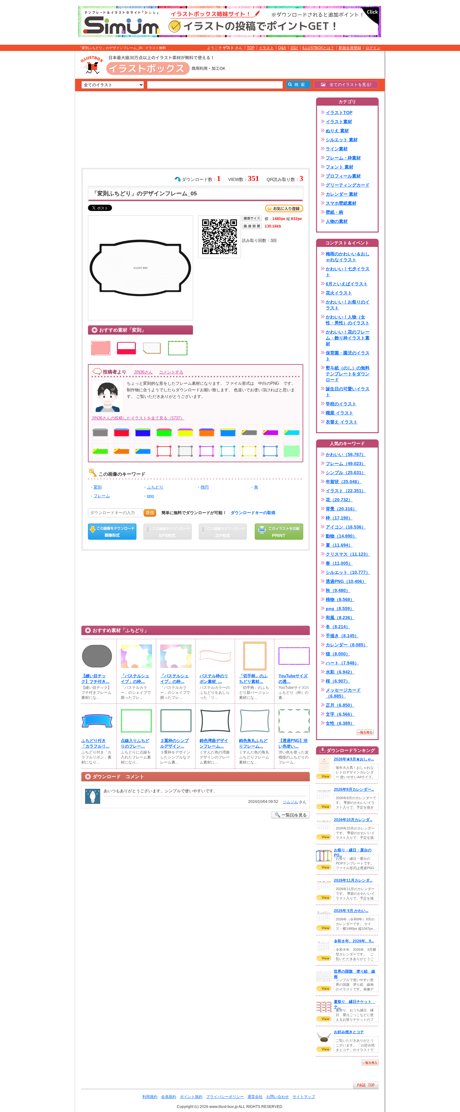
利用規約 (149, 1096)
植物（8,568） (340, 599)
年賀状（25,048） (343, 481)
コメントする (171, 372)
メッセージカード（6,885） (343, 693)
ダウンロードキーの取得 (253, 512)
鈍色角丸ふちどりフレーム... (253, 743)
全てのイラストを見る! (348, 84)
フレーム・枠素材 (343, 157)
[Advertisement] (45, 148)
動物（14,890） (341, 535)
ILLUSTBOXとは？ (318, 48)
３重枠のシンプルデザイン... (174, 743)
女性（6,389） (340, 723)
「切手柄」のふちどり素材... (253, 679)
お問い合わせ (277, 1096)
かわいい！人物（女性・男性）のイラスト (348, 319)
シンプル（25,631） (346, 472)
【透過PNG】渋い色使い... (293, 743)
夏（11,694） (339, 545)
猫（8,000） (338, 653)
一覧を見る (365, 732)
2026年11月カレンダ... (353, 880)
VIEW (324, 776)
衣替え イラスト (342, 421)
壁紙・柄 (334, 212)
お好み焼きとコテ (349, 1032)
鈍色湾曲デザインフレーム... (214, 743)
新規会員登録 (350, 48)
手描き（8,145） (342, 635)
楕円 (205, 487)
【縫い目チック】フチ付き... (95, 679)
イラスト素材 (339, 121)
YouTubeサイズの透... (293, 679)
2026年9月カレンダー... (354, 789)
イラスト (266, 48)
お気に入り (284, 208)
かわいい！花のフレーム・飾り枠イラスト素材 (348, 337)
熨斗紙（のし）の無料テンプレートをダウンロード (348, 373)
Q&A (282, 48)
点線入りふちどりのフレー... (135, 743)
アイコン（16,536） (346, 526)
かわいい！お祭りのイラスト (348, 304)
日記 (294, 48)
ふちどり (155, 487)
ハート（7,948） (342, 662)
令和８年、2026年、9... (354, 941)
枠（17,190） (339, 517)
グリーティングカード (348, 185)
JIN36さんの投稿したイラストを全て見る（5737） (138, 418)
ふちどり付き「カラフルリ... (95, 743)
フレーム (102, 495)
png (150, 495)
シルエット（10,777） (348, 572)
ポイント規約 (191, 1096)
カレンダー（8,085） (347, 644)
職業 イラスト (339, 412)
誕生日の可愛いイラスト (348, 391)
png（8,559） (340, 608)
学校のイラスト (341, 403)
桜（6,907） (338, 681)
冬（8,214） (338, 626)
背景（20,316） (341, 508)
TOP (250, 48)
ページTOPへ (366, 1085)
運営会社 (255, 1096)
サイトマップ (304, 1096)
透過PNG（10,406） (346, 581)
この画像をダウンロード (112, 531)
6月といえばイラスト (347, 283)
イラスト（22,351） (346, 490)
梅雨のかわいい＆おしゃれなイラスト (348, 256)
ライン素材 (337, 148)
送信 (150, 512)
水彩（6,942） (340, 671)
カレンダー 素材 (342, 194)
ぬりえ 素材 (337, 130)
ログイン (373, 48)
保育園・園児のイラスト (348, 355)
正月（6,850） (340, 705)
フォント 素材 (339, 166)
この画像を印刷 (279, 531)
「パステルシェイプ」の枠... (135, 679)
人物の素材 (337, 221)
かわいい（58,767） (346, 454)
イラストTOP (339, 112)
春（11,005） (339, 563)
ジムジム (290, 802)
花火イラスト (339, 292)
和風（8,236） (340, 617)
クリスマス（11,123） (348, 554)
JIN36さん (143, 372)
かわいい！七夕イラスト (348, 271)
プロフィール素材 (343, 175)
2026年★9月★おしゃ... (354, 759)
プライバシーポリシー (225, 1096)
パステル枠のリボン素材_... (214, 679)
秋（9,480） (338, 590)
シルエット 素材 (342, 139)
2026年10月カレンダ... (353, 820)
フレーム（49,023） (346, 463)
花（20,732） (339, 499)
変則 (98, 487)
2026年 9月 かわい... (351, 911)
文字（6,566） (340, 714)
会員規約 (168, 1096)
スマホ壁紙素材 (341, 203)
